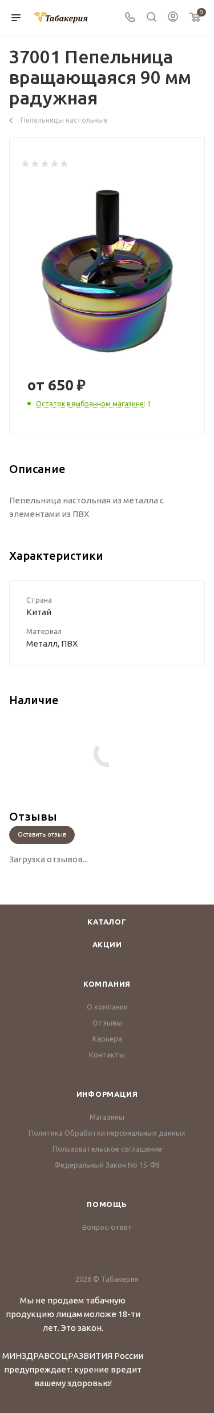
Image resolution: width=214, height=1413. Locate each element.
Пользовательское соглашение (107, 1149)
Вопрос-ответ (107, 1227)
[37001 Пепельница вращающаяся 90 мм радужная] (107, 271)
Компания (107, 984)
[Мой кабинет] (173, 18)
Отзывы (107, 1023)
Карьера (107, 1039)
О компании (107, 1007)
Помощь (107, 1204)
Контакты (107, 1055)
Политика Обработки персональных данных (107, 1133)
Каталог (107, 922)
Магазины (107, 1117)
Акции (107, 944)
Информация (107, 1094)
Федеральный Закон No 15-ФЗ (107, 1165)
